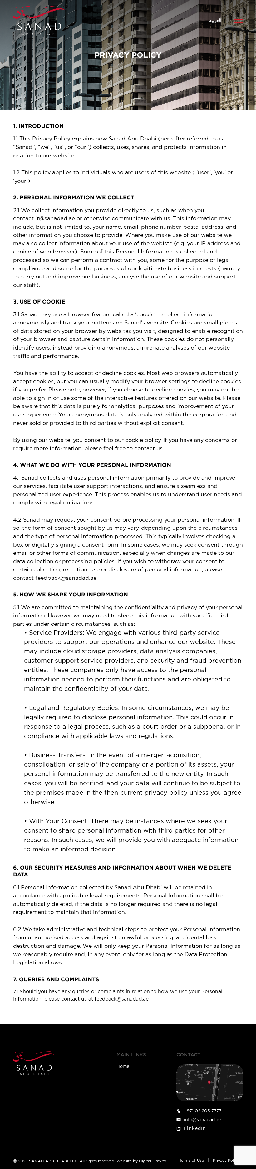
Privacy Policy (226, 1160)
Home (122, 1066)
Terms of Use (191, 1160)
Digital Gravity (152, 1161)
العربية (215, 20)
